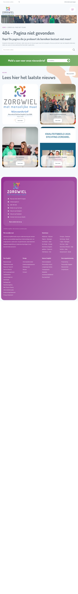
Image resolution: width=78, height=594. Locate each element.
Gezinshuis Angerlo (47, 247)
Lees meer (20, 120)
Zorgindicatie (64, 269)
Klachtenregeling (7, 285)
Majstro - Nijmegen (47, 239)
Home (4, 27)
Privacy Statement (8, 295)
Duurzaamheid (46, 277)
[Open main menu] (72, 9)
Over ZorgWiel (7, 258)
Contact (25, 272)
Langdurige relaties (47, 267)
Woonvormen (64, 267)
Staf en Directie (7, 269)
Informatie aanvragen (70, 2)
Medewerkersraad (8, 264)
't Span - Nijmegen (64, 241)
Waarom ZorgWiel (46, 258)
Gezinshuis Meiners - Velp (66, 247)
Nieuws (25, 269)
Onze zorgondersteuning (67, 258)
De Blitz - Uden (64, 249)
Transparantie (45, 269)
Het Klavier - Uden (46, 241)
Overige (25, 258)
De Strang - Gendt (64, 239)
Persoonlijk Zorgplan (66, 264)
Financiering (64, 262)
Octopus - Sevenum (65, 236)
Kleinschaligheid (46, 262)
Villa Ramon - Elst (46, 252)
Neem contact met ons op (15, 222)
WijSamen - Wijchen (47, 236)
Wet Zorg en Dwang (8, 287)
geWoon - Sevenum (47, 249)
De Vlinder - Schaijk (47, 244)
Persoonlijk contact (47, 264)
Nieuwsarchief (70, 73)
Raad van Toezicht (8, 267)
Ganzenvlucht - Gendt (65, 252)
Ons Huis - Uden (64, 244)
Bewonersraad (7, 262)
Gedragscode (6, 282)
